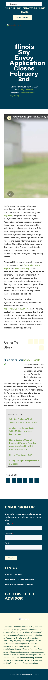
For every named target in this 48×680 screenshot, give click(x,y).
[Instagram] (14, 480)
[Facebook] (30, 342)
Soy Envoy (14, 95)
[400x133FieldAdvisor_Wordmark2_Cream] (14, 25)
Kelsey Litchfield (25, 89)
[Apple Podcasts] (36, 480)
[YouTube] (25, 480)
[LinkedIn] (41, 342)
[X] (36, 342)
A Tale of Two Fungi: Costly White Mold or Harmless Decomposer (21, 431)
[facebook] (6, 606)
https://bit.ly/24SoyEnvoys (16, 308)
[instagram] (11, 606)
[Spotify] (31, 480)
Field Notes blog (22, 268)
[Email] (41, 348)
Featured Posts (28, 92)
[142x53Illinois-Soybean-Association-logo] (24, 618)
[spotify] (28, 606)
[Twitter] (19, 480)
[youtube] (22, 606)
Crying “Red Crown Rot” (20, 454)
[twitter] (17, 606)
